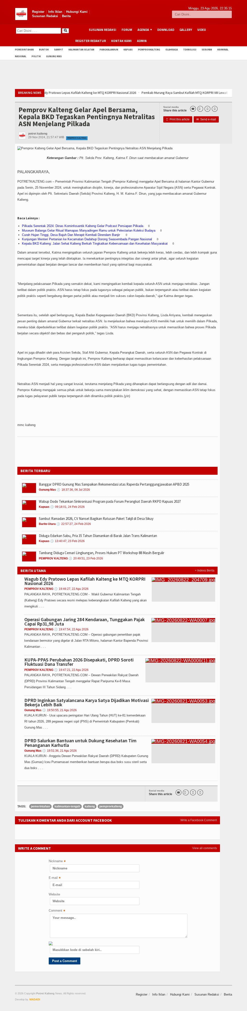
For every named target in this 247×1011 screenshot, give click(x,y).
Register (38, 12)
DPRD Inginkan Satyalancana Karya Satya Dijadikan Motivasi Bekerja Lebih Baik (86, 702)
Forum (127, 29)
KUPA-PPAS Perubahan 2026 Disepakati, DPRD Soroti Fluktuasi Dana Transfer (79, 662)
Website (54, 894)
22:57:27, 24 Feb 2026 (73, 524)
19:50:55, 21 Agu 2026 (59, 710)
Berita (66, 16)
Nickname (57, 861)
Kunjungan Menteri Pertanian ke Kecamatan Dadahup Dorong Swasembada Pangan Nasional (87, 239)
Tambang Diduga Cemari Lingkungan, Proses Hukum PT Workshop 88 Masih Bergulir (101, 552)
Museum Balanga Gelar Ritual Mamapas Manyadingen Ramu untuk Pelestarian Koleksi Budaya (88, 230)
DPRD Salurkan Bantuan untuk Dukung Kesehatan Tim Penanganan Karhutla (80, 742)
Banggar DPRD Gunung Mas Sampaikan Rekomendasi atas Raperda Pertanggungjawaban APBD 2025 (114, 484)
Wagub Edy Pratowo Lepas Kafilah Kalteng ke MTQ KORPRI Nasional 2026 (84, 581)
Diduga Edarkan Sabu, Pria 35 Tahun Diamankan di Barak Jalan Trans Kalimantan (98, 535)
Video (201, 29)
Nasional (20, 56)
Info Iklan (55, 12)
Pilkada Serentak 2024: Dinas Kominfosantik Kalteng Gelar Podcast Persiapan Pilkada (82, 226)
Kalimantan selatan (81, 49)
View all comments (204, 848)
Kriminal (222, 49)
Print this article (178, 119)
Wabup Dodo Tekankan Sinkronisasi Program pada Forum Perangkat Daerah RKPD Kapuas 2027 (110, 501)
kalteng (90, 806)
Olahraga (171, 49)
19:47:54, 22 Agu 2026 (71, 629)
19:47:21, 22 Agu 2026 (71, 670)
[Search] (65, 30)
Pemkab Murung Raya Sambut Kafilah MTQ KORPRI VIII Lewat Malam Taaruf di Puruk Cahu (140, 92)
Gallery (185, 29)
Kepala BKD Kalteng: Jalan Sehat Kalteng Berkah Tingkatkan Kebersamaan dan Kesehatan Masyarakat (95, 243)
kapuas (128, 49)
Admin (142, 40)
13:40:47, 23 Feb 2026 (67, 541)
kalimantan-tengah (67, 806)
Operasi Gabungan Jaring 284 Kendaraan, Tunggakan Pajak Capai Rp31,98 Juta (84, 621)
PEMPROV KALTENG (76, 138)
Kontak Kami (121, 40)
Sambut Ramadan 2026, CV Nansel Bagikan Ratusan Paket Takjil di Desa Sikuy (96, 518)
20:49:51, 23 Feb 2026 (86, 558)
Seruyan (207, 49)
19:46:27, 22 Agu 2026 (71, 589)
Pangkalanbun (109, 49)
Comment (57, 911)
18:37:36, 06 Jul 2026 (73, 489)
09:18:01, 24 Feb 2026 (67, 507)
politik (36, 56)
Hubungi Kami (77, 12)
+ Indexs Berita (204, 570)
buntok (44, 49)
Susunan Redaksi (45, 16)
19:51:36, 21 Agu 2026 (59, 750)
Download (165, 29)
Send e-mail (206, 119)
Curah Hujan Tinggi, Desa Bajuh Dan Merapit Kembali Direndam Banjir (71, 235)
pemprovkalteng (149, 49)
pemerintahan (24, 49)
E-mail (55, 878)
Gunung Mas (54, 56)
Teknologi (189, 49)
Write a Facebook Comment (198, 820)
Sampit (58, 49)
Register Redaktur (90, 40)
